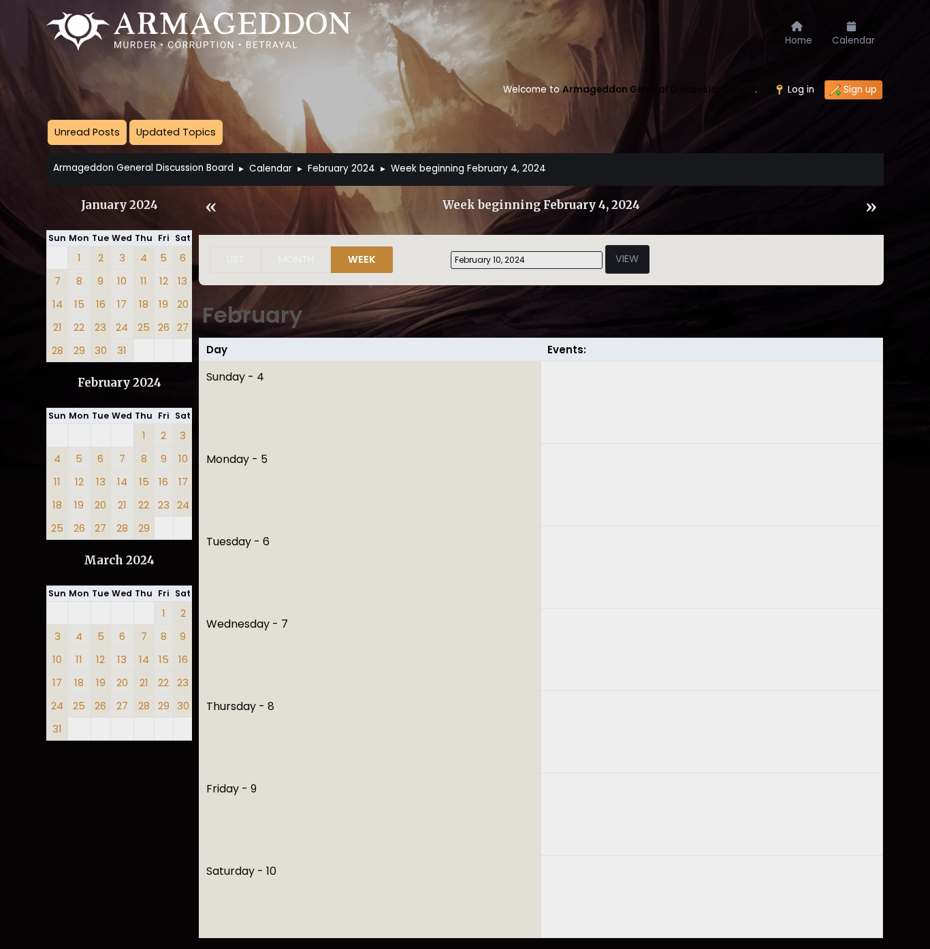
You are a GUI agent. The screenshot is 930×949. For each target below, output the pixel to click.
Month (296, 259)
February (252, 315)
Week (362, 259)
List (235, 259)
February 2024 (119, 383)
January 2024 (119, 205)
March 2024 (119, 560)
